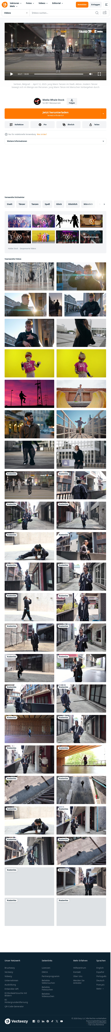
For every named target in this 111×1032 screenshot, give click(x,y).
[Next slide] (99, 203)
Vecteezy (9, 970)
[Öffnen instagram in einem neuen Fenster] (38, 1021)
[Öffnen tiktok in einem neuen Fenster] (52, 1021)
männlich (88, 203)
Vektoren (14, 3)
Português (99, 975)
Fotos (29, 3)
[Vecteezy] (5, 5)
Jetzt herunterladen (56, 114)
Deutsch (98, 979)
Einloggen (95, 4)
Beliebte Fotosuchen (47, 987)
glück (59, 203)
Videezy (8, 975)
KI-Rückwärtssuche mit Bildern (16, 993)
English (97, 966)
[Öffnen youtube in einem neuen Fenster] (61, 1021)
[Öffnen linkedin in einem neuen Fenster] (43, 1021)
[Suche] (97, 13)
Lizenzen (46, 966)
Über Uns (77, 975)
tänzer (22, 203)
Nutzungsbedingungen (94, 1022)
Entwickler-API (11, 987)
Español (98, 970)
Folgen (72, 103)
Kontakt (77, 970)
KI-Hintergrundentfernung (16, 999)
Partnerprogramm (50, 975)
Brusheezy (10, 966)
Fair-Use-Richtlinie (94, 1026)
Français (98, 983)
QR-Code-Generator (14, 1005)
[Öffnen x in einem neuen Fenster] (57, 1021)
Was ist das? (42, 134)
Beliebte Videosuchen (48, 993)
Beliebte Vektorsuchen (48, 980)
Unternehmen (11, 979)
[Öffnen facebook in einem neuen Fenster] (34, 1021)
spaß (47, 203)
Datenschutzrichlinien (95, 1024)
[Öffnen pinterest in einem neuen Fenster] (48, 1021)
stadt (9, 203)
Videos (42, 3)
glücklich (72, 203)
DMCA (45, 970)
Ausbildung (10, 983)
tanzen (35, 203)
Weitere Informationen (17, 140)
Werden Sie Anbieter (78, 980)
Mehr (12, 6)
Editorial (56, 3)
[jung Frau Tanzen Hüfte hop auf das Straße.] (81, 332)
